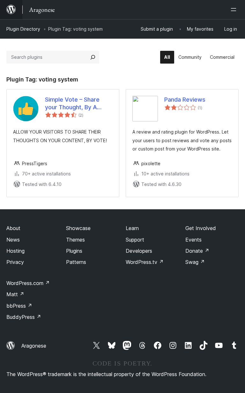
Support (135, 239)
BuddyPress (23, 317)
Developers (139, 251)
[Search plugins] (92, 57)
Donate (197, 251)
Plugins (74, 251)
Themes (75, 239)
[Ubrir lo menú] (235, 9)
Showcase (78, 228)
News (13, 239)
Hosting (15, 251)
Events (193, 239)
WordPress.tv (145, 262)
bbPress (19, 306)
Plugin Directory (23, 29)
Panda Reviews (184, 99)
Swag (195, 262)
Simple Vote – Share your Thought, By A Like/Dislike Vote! (72, 103)
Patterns (76, 262)
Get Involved (200, 228)
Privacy (15, 262)
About (13, 228)
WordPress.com (28, 283)
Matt (15, 294)
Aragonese (33, 346)
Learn (132, 228)
